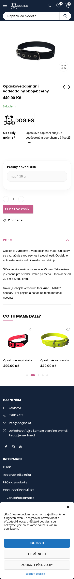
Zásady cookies (35, 573)
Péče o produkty (15, 482)
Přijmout (37, 543)
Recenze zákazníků (17, 475)
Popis (7, 240)
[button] (68, 507)
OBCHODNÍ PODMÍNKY (18, 490)
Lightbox (63, 66)
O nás (7, 467)
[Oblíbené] (14, 329)
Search (65, 16)
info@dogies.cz (20, 423)
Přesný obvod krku (21, 167)
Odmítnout (37, 554)
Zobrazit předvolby (37, 565)
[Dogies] (19, 119)
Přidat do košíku (18, 209)
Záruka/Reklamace (21, 498)
